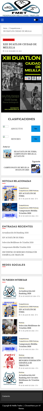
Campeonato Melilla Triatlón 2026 (28, 211)
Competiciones (9, 40)
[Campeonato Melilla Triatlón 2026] (9, 210)
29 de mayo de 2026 (28, 216)
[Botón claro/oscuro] (36, 20)
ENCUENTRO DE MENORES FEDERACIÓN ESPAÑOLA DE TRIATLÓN (30, 362)
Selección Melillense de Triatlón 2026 (18, 242)
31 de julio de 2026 (27, 199)
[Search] (40, 20)
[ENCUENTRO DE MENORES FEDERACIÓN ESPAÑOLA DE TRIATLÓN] (9, 361)
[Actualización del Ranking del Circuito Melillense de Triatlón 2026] (9, 378)
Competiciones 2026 (26, 191)
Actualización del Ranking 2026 (15, 232)
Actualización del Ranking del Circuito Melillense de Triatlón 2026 (29, 379)
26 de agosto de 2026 (28, 296)
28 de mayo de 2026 (28, 368)
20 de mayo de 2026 (27, 386)
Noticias (36, 191)
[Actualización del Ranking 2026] (9, 292)
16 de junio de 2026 (28, 331)
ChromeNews (30, 405)
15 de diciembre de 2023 (13, 51)
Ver (35, 128)
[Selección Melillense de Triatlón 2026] (9, 326)
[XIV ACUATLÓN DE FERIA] (9, 193)
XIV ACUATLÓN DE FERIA (13, 237)
